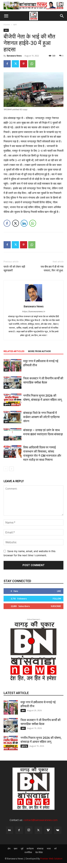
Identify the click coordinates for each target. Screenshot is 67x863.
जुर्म (22, 848)
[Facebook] (7, 63)
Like (59, 591)
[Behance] (9, 830)
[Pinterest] (23, 63)
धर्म (55, 848)
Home (7, 24)
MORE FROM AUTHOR (39, 351)
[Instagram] (28, 830)
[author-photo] (33, 301)
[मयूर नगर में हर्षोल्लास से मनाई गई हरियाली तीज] (12, 365)
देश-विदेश (39, 852)
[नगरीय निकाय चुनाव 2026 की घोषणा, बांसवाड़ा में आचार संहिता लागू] (12, 400)
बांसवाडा (40, 848)
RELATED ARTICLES (14, 351)
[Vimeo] (48, 830)
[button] (6, 16)
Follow (57, 598)
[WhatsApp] (31, 63)
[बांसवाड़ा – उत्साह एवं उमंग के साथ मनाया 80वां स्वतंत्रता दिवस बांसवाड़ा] (12, 434)
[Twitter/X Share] (15, 223)
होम (9, 848)
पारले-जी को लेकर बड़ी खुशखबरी (14, 268)
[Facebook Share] (7, 223)
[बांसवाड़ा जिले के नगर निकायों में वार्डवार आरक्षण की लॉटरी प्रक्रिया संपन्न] (12, 417)
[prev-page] (6, 469)
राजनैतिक (28, 852)
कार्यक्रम (30, 848)
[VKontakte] (57, 830)
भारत (49, 848)
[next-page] (11, 469)
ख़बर (15, 24)
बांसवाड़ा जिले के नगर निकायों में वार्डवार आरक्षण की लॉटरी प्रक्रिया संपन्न (41, 417)
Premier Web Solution (51, 858)
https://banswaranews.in (33, 311)
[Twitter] (15, 63)
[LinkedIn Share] (24, 223)
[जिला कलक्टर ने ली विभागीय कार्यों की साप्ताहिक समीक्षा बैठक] (12, 382)
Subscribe (56, 606)
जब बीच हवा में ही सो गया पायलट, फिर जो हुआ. (52, 268)
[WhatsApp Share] (32, 223)
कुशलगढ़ (7, 404)
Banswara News (14, 55)
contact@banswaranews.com (40, 820)
